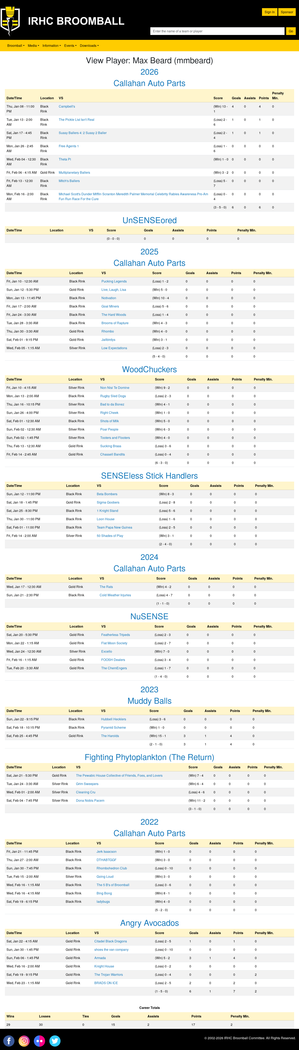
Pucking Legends (114, 281)
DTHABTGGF (107, 859)
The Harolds (110, 735)
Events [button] (69, 45)
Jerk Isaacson (107, 851)
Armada (100, 957)
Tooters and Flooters (115, 437)
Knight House (104, 966)
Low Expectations (114, 348)
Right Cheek (109, 412)
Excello (106, 651)
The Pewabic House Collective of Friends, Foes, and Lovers (119, 775)
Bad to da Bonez (112, 404)
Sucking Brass (110, 446)
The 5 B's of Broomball (113, 884)
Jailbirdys (108, 339)
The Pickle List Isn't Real (76, 119)
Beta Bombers (107, 494)
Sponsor (287, 12)
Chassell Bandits (112, 454)
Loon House (106, 519)
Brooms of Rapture (115, 323)
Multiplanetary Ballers (74, 172)
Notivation (108, 297)
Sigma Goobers (108, 502)
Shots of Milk (109, 421)
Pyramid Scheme (113, 727)
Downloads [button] (88, 45)
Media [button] (32, 45)
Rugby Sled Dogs (113, 396)
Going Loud (105, 876)
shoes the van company (111, 949)
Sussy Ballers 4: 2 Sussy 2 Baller (83, 132)
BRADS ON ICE (106, 982)
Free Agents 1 (69, 146)
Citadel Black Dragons (110, 941)
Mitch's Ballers (69, 180)
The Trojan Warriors (108, 974)
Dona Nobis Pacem (90, 800)
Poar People (109, 429)
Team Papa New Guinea (114, 527)
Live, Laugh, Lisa (113, 289)
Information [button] (51, 45)
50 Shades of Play (110, 535)
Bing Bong (104, 893)
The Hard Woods (113, 314)
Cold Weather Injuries (115, 595)
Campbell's (67, 106)
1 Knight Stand (107, 510)
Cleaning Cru (85, 792)
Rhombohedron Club (112, 868)
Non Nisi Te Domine (114, 387)
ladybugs (103, 901)
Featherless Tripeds (115, 634)
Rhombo (107, 331)
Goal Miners (110, 306)
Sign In (270, 12)
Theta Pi (65, 159)
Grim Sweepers (87, 783)
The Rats (106, 586)
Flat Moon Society (114, 643)
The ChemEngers (114, 668)
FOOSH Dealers (113, 659)
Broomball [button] (14, 45)
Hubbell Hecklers (113, 719)
